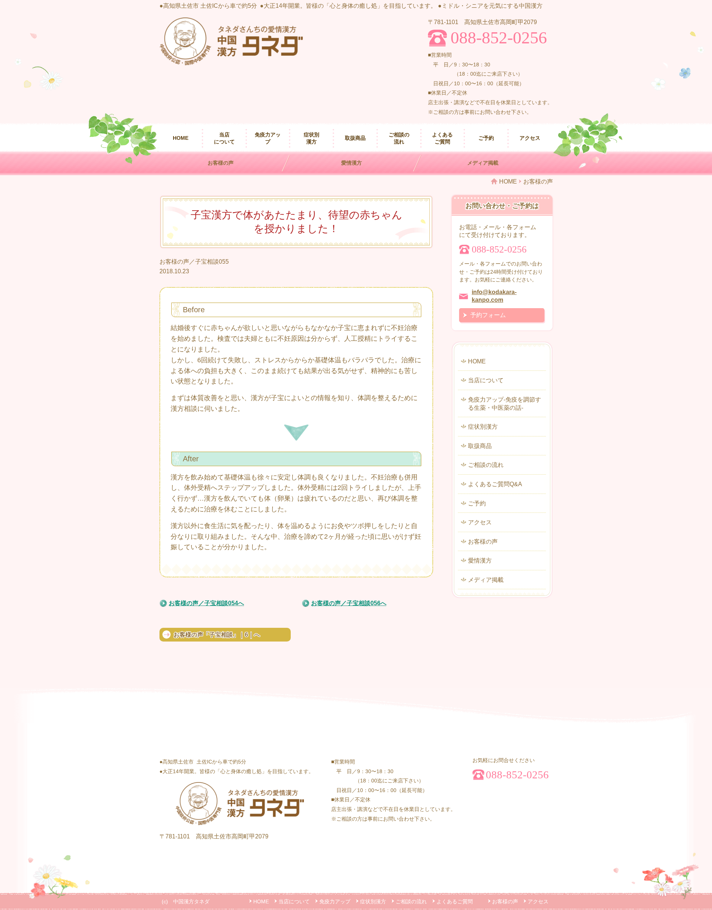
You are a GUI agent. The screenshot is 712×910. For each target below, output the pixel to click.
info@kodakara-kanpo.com (494, 296)
